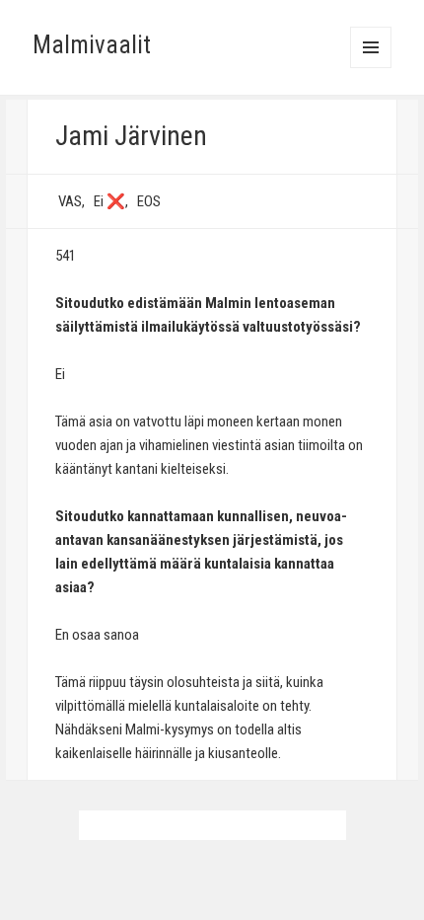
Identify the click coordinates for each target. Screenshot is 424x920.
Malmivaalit (92, 45)
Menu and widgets (371, 67)
